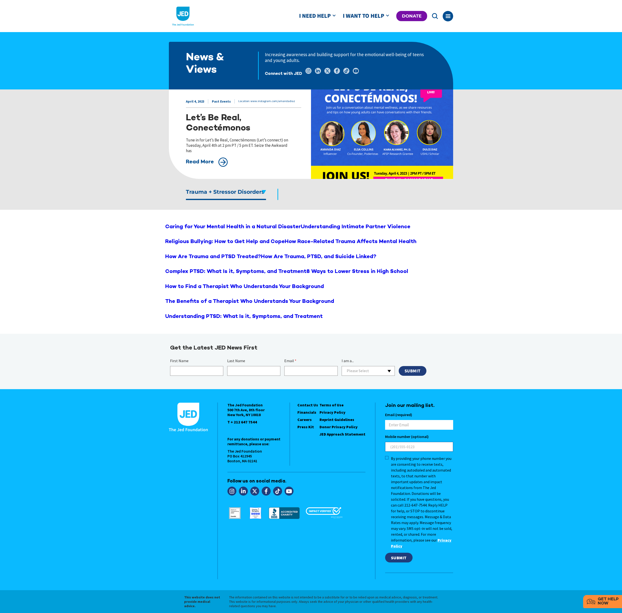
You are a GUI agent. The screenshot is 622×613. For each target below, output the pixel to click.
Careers (304, 419)
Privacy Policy (333, 412)
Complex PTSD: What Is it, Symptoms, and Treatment (235, 271)
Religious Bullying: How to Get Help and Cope (225, 242)
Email (290, 360)
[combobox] (368, 371)
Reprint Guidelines (337, 419)
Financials (306, 412)
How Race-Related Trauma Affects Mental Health (350, 242)
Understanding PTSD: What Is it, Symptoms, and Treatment (244, 316)
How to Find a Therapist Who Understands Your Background (244, 286)
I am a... (348, 360)
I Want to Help (363, 16)
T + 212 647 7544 (242, 422)
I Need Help (315, 16)
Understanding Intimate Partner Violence (355, 227)
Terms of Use (332, 405)
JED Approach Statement (342, 434)
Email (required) (398, 414)
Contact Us (307, 405)
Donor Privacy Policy (339, 426)
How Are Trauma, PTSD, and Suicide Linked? (318, 257)
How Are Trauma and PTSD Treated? (213, 257)
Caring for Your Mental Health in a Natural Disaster (233, 227)
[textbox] (368, 370)
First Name (179, 360)
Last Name (236, 360)
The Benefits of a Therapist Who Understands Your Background (249, 301)
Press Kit (305, 426)
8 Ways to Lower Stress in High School (357, 271)
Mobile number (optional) (407, 436)
